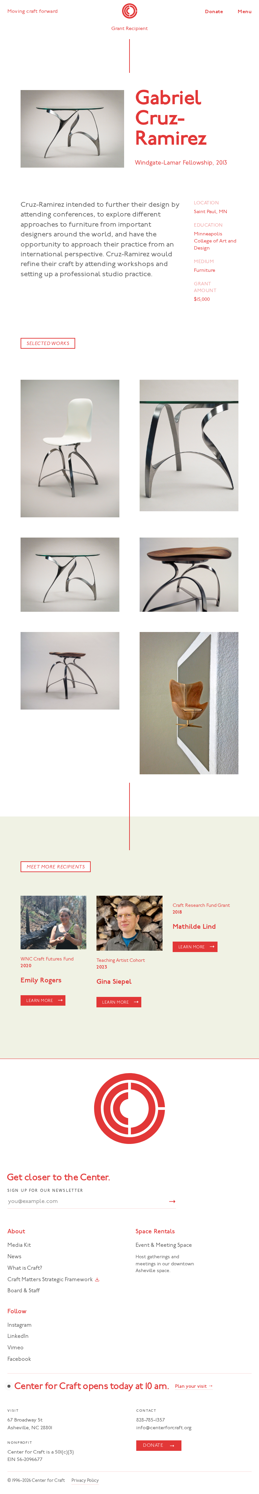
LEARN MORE (39, 1001)
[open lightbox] (70, 448)
